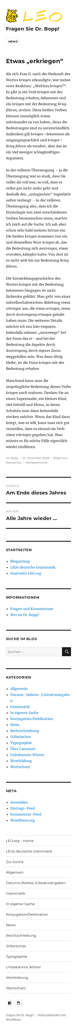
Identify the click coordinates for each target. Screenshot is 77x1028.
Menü (13, 41)
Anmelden (19, 802)
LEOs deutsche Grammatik (32, 567)
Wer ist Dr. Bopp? (24, 615)
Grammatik (20, 707)
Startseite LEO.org (25, 573)
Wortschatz (14, 462)
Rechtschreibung (24, 731)
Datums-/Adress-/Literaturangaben (36, 883)
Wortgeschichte (36, 462)
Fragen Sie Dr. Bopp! (32, 29)
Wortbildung (21, 761)
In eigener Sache (24, 713)
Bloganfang (20, 561)
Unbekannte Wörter (27, 755)
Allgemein (60, 458)
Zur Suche (15, 862)
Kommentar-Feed (25, 814)
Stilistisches (20, 737)
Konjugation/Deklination (31, 719)
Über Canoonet (23, 749)
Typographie (21, 743)
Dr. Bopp (12, 458)
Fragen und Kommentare (31, 609)
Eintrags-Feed (22, 808)
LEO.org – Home (20, 841)
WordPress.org (22, 820)
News (14, 725)
